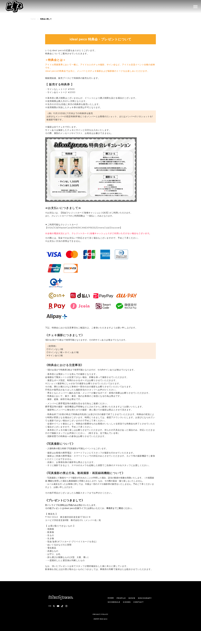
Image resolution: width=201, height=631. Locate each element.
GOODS (127, 602)
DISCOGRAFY (145, 598)
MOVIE (132, 598)
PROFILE (121, 598)
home (33, 19)
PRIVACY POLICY (100, 614)
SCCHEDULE (114, 602)
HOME (111, 598)
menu (195, 6)
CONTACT (138, 602)
